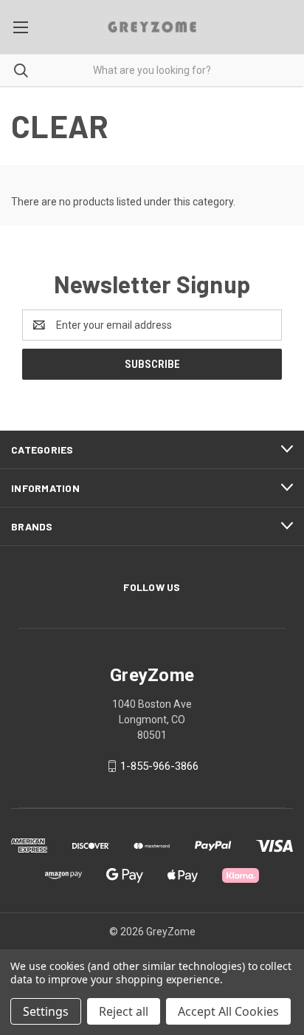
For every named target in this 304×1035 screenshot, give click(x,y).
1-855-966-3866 (159, 766)
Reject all (123, 1011)
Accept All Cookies (228, 1011)
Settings (46, 1011)
